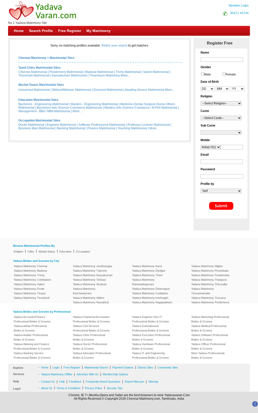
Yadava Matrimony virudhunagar (92, 266)
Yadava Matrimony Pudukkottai (210, 275)
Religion (18, 251)
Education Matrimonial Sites (38, 100)
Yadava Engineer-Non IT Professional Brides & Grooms (150, 319)
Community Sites (167, 367)
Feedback (75, 381)
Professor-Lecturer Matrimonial (148, 125)
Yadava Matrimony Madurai (30, 270)
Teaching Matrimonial (132, 128)
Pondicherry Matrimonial (66, 72)
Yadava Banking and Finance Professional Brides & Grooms (32, 346)
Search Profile (41, 31)
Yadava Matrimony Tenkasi (89, 279)
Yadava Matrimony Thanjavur (209, 279)
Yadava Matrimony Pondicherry (210, 302)
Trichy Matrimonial (128, 72)
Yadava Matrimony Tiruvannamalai (202, 291)
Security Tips (115, 388)
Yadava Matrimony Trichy (29, 275)
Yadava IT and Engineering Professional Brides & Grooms (150, 355)
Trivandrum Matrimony (104, 75)
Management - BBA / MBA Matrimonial (44, 111)
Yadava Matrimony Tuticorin (90, 270)
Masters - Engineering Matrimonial (94, 104)
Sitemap (153, 381)
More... (125, 75)
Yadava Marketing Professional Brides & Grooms (210, 319)
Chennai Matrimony (32, 58)
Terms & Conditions (69, 388)
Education (65, 251)
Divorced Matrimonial (108, 90)
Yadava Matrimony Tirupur (30, 293)
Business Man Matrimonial (36, 128)
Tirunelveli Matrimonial (34, 75)
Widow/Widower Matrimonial (71, 90)
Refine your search (114, 45)
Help (62, 381)
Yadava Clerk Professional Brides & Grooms (89, 337)
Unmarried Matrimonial (34, 90)
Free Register (69, 31)
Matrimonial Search (96, 367)
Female (230, 74)
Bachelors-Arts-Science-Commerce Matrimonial (69, 107)
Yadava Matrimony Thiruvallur (209, 284)
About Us (46, 388)
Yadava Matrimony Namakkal (91, 302)
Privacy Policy (93, 388)
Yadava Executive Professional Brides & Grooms (151, 337)
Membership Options (115, 374)
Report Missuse (134, 381)
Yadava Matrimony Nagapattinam (152, 302)
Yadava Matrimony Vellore (88, 297)
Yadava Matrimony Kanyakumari (92, 275)
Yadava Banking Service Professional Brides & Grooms (32, 355)
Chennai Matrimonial (32, 72)
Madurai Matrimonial (99, 72)
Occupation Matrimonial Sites (39, 120)
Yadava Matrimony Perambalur (210, 270)
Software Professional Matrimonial (101, 125)
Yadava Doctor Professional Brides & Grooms (90, 346)
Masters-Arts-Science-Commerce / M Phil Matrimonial (140, 107)
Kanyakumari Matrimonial (69, 75)
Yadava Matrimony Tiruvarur (208, 297)
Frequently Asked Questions (103, 381)
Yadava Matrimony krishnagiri (150, 297)
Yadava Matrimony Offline (56, 374)
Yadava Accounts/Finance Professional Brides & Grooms (32, 319)
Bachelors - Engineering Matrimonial (43, 104)
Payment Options (123, 367)
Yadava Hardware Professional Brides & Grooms (151, 346)
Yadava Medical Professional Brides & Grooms (208, 328)
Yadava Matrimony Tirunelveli (31, 297)
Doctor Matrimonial (31, 125)
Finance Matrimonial (101, 128)
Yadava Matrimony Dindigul (148, 270)
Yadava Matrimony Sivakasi (90, 284)
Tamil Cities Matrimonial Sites (39, 67)
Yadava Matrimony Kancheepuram (84, 291)
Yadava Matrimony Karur (147, 266)
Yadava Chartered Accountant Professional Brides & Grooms (91, 319)
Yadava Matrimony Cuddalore (150, 293)
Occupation (83, 251)
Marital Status (47, 251)
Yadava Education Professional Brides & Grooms (92, 355)
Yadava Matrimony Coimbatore (32, 279)
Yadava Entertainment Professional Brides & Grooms (150, 328)
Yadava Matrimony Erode (29, 288)
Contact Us (48, 381)
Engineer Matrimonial (61, 125)
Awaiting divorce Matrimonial (144, 90)
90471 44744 (239, 13)
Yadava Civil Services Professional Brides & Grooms (91, 328)
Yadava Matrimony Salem (29, 284)
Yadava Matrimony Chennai (30, 266)
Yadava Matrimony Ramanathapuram (143, 282)
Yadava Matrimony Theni (147, 275)
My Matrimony (98, 31)
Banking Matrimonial (71, 128)
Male (207, 74)
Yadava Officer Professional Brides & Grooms (208, 346)
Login (56, 367)
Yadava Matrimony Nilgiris (207, 266)
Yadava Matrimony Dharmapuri (151, 288)
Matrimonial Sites (62, 58)
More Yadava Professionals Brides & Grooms (208, 355)
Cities (30, 251)
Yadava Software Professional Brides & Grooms (209, 337)
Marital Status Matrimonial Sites (41, 85)
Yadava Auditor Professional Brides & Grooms (31, 337)
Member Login (239, 5)
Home (19, 31)
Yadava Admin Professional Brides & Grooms (30, 328)
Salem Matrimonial (156, 72)
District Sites (145, 367)
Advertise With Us (88, 374)
